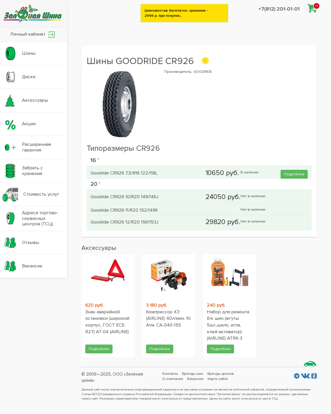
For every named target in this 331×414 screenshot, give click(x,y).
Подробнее (294, 174)
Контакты (170, 373)
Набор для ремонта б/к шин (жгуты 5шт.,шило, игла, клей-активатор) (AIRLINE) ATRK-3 (228, 325)
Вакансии (195, 379)
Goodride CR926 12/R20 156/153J (125, 222)
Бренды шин (192, 373)
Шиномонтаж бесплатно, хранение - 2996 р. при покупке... (176, 13)
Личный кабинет (28, 34)
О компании (172, 379)
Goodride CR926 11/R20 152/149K (124, 210)
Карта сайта (218, 379)
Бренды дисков (220, 373)
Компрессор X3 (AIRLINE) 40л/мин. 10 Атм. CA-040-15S (168, 318)
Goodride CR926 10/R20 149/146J (125, 197)
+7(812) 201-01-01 (279, 9)
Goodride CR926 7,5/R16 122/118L (124, 173)
